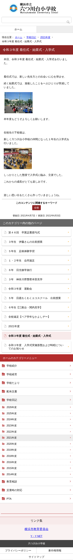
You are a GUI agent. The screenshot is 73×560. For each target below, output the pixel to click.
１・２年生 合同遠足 (21, 260)
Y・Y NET (36, 536)
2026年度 (12, 407)
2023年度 (12, 425)
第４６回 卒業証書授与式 (24, 232)
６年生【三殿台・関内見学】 (25, 307)
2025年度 (12, 413)
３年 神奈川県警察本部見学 (25, 279)
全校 (36, 207)
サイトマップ (36, 556)
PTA (9, 498)
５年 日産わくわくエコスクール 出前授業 (34, 298)
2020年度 (12, 443)
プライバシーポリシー (18, 550)
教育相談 (12, 481)
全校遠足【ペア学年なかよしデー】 (29, 316)
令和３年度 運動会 (20, 288)
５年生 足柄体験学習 (21, 251)
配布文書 (12, 391)
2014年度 (12, 474)
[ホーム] (36, 8)
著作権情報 (54, 550)
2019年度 (12, 449)
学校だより (13, 382)
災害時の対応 (14, 490)
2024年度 (12, 419)
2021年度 (45, 37)
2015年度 (12, 468)
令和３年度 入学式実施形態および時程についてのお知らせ (35, 347)
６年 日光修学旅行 (20, 270)
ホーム (18, 29)
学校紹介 (12, 365)
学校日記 (31, 37)
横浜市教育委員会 (36, 529)
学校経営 (12, 374)
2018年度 (12, 456)
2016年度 (12, 462)
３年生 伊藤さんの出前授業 (25, 241)
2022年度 (12, 431)
